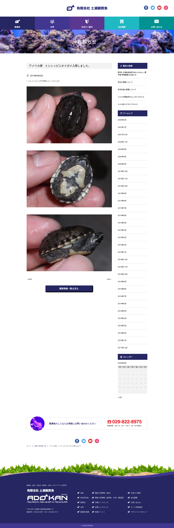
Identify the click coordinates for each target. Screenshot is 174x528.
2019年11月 (122, 179)
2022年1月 (122, 127)
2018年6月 (122, 304)
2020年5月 (122, 157)
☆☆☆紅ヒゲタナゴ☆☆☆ (128, 104)
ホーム (29, 446)
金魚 (82, 493)
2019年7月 (122, 208)
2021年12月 (122, 134)
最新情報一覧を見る (68, 288)
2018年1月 (122, 340)
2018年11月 (122, 267)
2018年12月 (122, 259)
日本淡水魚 (84, 498)
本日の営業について (125, 82)
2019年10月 (122, 186)
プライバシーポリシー (139, 512)
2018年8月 (122, 289)
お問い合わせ (136, 502)
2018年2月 (122, 333)
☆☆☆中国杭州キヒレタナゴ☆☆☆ (131, 97)
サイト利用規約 (136, 507)
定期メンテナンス (101, 507)
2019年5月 (122, 223)
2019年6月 (122, 215)
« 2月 (120, 397)
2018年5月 (122, 311)
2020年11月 (122, 142)
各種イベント (100, 512)
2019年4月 (122, 230)
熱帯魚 (82, 502)
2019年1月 (122, 252)
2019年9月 (122, 193)
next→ (109, 279)
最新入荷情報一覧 (40, 446)
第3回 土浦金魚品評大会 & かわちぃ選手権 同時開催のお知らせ (132, 73)
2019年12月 (122, 171)
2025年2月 (122, 120)
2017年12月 (122, 348)
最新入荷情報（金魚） (103, 493)
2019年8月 (122, 201)
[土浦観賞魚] (47, 498)
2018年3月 (122, 326)
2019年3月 (122, 237)
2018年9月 (122, 281)
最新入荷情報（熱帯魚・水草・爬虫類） (110, 498)
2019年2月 (122, 245)
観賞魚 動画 (84, 512)
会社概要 (134, 498)
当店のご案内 (136, 493)
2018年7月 (122, 296)
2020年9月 (122, 149)
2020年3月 (122, 164)
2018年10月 (122, 274)
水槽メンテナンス (101, 502)
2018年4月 (122, 318)
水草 (82, 507)
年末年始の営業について (127, 89)
